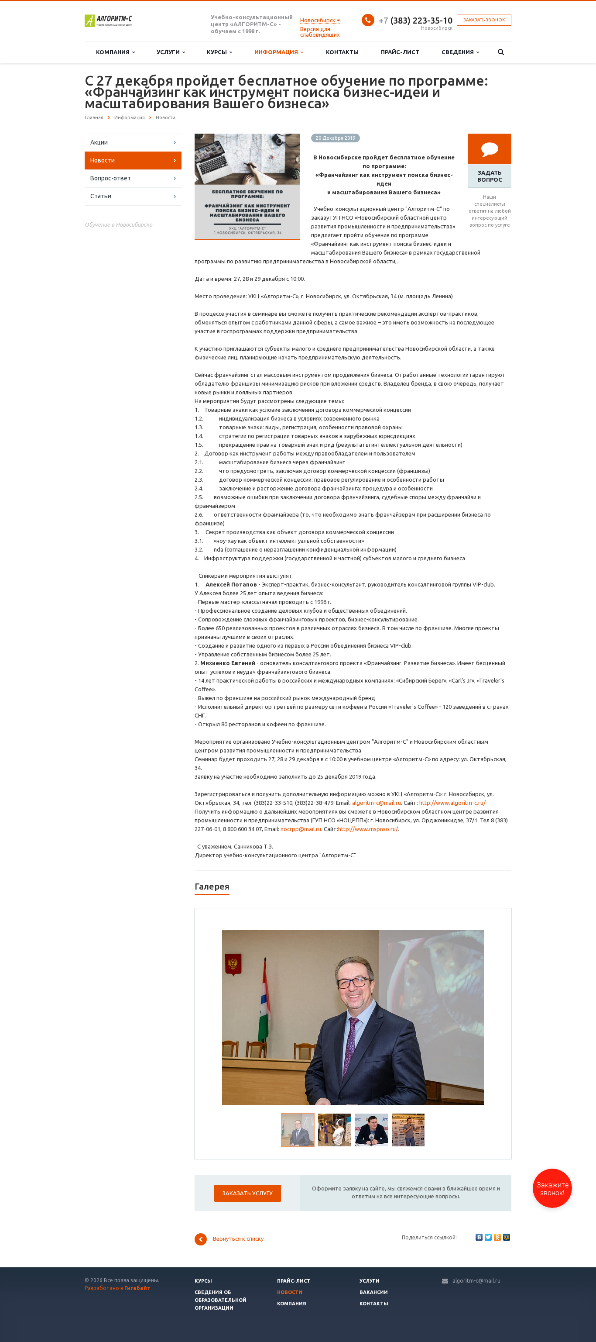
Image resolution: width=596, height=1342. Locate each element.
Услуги (169, 52)
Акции (99, 142)
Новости (102, 160)
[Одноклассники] (497, 1237)
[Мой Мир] (506, 1237)
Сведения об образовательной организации (221, 1300)
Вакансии (374, 1292)
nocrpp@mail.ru (301, 829)
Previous (234, 1016)
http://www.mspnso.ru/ (368, 829)
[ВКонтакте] (479, 1237)
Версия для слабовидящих (320, 32)
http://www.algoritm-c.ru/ (452, 803)
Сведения (459, 52)
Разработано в (118, 1288)
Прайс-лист (400, 52)
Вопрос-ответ (110, 178)
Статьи (100, 196)
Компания (114, 52)
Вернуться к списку (238, 1239)
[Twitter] (488, 1237)
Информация (277, 52)
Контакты (342, 52)
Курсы (218, 52)
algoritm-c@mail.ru (376, 803)
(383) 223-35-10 (415, 20)
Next (472, 1016)
